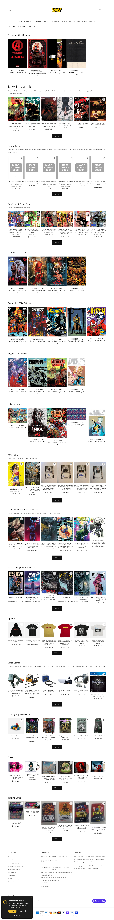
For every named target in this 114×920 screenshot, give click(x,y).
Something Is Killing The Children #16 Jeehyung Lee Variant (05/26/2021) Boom (16, 545)
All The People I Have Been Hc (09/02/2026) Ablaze (32, 598)
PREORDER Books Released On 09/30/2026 (96, 340)
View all (57, 136)
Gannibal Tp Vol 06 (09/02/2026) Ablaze (49, 596)
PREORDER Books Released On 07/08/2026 (37, 440)
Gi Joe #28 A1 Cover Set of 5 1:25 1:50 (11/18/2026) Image (81, 182)
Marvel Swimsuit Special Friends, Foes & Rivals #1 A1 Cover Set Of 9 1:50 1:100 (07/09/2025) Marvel (65, 232)
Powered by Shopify (40, 916)
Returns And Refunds (14, 869)
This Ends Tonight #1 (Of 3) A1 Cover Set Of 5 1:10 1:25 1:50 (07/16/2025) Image (82, 231)
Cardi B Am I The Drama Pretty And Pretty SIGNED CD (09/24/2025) (15, 777)
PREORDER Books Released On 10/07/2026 (17, 289)
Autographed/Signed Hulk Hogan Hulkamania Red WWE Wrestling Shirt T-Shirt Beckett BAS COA (65, 642)
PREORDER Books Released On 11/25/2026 (76, 71)
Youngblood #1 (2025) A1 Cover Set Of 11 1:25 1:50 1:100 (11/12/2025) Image (15, 231)
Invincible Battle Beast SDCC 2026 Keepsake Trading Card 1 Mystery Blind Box (81, 827)
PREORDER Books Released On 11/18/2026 (57, 72)
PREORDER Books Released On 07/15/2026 (57, 441)
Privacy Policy (12, 875)
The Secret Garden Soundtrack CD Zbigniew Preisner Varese (65, 778)
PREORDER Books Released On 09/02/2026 (17, 340)
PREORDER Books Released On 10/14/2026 (37, 289)
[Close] (31, 897)
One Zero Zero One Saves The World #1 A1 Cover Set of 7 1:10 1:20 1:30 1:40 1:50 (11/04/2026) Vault (16, 184)
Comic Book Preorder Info (15, 866)
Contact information (86, 916)
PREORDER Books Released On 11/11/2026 (37, 72)
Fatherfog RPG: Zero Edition (81, 736)
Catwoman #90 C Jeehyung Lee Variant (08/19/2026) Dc (65, 124)
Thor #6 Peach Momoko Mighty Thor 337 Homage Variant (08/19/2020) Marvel (98, 542)
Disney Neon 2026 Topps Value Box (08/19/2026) (16, 822)
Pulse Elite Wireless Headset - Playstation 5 (81, 691)
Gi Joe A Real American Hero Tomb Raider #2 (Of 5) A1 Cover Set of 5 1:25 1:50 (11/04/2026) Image (65, 184)
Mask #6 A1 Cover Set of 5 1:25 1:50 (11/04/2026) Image (32, 182)
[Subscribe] (38, 901)
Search (10, 857)
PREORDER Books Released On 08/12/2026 (37, 391)
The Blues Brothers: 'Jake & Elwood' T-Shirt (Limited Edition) (98, 641)
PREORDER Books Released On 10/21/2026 (57, 289)
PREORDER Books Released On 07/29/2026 (96, 441)
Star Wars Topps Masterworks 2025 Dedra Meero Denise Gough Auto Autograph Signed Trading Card (48, 487)
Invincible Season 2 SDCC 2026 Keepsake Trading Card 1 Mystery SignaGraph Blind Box (98, 828)
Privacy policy (58, 916)
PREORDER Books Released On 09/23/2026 (76, 340)
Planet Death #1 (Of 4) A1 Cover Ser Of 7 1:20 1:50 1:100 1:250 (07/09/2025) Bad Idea (98, 231)
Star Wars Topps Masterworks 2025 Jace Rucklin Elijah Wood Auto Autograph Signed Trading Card (98, 487)
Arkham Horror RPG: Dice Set (98, 736)
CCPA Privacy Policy (13, 879)
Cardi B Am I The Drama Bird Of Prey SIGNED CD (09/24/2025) (81, 777)
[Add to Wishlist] (22, 99)
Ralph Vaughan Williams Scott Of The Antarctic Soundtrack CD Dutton (48, 778)
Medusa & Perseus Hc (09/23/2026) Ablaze (65, 598)
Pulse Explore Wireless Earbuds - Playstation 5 (65, 691)
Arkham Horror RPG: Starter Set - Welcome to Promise (49, 736)
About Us (10, 860)
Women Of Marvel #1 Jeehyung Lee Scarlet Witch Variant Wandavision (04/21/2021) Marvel (32, 546)
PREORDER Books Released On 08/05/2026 (17, 391)
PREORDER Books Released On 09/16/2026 (57, 340)
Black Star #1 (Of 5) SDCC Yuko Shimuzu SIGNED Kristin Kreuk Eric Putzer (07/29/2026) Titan (32, 490)
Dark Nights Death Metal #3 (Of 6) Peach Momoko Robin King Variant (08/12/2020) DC (48, 545)
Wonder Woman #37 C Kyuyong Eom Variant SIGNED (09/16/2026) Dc (16, 489)
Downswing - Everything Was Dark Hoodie (15, 640)
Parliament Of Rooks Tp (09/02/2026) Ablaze (82, 598)
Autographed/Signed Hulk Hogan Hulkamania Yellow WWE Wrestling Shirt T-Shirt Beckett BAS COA (49, 642)
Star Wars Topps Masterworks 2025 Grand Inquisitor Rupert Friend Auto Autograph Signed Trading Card (65, 487)
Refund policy (50, 916)
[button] (10, 10)
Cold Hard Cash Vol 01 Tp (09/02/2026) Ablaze (15, 598)
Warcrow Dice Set (15, 736)
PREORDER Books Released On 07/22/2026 (76, 424)
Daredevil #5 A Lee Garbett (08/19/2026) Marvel (82, 124)
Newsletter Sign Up (13, 863)
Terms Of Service (12, 882)
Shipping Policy (12, 872)
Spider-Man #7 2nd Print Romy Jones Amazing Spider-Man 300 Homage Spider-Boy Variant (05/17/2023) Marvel (65, 546)
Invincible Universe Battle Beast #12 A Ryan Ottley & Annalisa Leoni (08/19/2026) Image (16, 126)
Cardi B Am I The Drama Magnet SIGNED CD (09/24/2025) (32, 776)
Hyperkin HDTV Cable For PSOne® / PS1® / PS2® (48, 691)
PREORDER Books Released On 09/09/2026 (37, 340)
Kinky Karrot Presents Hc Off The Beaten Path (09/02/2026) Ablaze (98, 599)
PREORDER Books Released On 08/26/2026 (76, 391)
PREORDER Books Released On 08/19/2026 (57, 391)
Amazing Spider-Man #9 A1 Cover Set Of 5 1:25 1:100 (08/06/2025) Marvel (49, 231)
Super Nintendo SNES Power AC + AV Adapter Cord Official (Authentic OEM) (16, 692)
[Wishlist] (100, 10)
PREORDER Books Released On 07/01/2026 (17, 427)
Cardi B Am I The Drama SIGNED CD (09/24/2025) (98, 775)
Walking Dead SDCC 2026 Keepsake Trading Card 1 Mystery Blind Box (48, 828)
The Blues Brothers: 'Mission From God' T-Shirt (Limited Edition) (81, 641)
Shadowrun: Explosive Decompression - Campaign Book (32, 737)
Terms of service (67, 916)
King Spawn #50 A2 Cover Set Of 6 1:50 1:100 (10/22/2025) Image (32, 231)
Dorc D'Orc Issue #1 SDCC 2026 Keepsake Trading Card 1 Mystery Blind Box (65, 826)
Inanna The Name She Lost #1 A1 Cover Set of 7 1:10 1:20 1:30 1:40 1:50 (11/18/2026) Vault (49, 184)
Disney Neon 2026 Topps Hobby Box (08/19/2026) (32, 812)
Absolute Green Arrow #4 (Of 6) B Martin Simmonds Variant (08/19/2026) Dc (48, 125)
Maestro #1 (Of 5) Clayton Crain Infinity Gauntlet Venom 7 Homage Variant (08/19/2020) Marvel (81, 546)
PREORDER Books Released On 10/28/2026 (76, 289)
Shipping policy (76, 916)
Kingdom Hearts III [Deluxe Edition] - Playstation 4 (98, 695)
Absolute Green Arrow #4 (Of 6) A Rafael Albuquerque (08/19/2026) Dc (32, 125)
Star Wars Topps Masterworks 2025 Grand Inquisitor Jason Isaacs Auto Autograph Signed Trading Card (81, 487)
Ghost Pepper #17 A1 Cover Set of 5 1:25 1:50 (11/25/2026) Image (98, 183)
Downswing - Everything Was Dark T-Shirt (32, 640)
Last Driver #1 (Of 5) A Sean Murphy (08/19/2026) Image (98, 123)
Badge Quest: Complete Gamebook (65, 736)
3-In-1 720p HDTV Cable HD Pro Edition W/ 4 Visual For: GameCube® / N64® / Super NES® (32, 693)
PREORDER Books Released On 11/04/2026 (17, 72)
